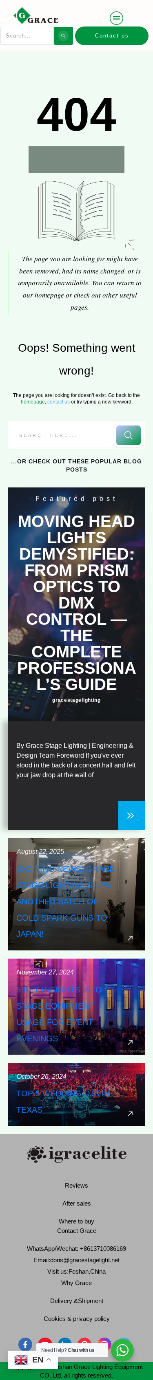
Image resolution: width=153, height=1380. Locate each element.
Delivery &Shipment (76, 1300)
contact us (58, 402)
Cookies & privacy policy (77, 1318)
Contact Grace (76, 1230)
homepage (33, 402)
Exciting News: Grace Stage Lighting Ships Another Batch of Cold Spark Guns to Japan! (76, 894)
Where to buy (76, 1221)
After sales (76, 1203)
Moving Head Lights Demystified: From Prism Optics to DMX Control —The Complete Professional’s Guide (76, 602)
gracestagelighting (76, 700)
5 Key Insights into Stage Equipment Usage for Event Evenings (76, 1007)
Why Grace (76, 1282)
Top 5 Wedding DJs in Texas (76, 1094)
